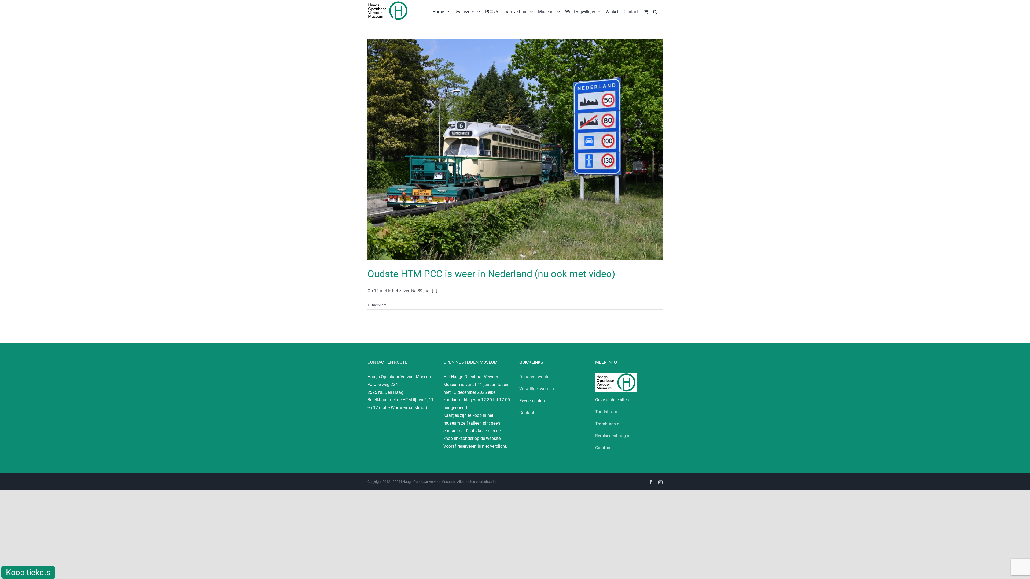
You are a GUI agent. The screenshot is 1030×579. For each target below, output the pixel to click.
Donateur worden (535, 376)
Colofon (602, 447)
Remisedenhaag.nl (612, 435)
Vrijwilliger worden (536, 388)
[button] (655, 11)
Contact (526, 412)
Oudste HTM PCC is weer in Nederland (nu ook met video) (491, 274)
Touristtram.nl (608, 411)
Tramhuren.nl (607, 423)
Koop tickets (28, 572)
